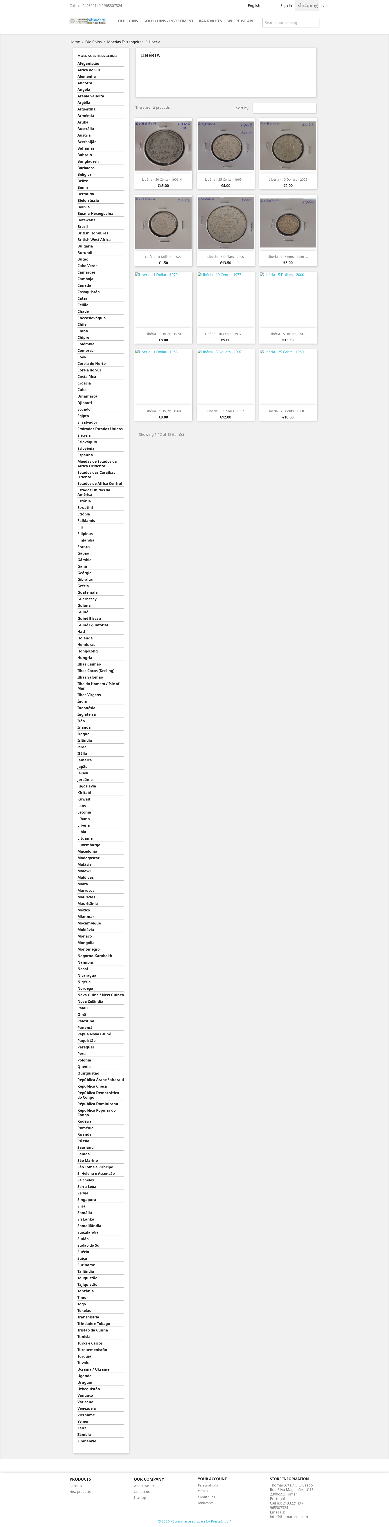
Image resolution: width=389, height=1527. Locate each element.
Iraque (83, 734)
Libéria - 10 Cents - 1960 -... (288, 256)
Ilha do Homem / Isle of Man (98, 686)
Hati (81, 631)
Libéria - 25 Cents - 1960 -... (288, 411)
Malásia (84, 864)
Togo (81, 1304)
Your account (212, 1478)
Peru (81, 1053)
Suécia (83, 1252)
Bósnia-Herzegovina (95, 213)
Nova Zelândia (90, 1001)
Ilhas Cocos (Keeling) (95, 670)
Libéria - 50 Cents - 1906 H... (163, 179)
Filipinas (85, 533)
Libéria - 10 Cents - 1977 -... (225, 334)
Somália (84, 1212)
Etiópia (83, 514)
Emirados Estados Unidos (100, 429)
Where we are (240, 20)
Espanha (85, 455)
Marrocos (85, 890)
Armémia (85, 115)
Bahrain (84, 155)
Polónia (84, 1060)
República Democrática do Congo (98, 1095)
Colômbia (86, 344)
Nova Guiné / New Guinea (100, 995)
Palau (82, 1008)
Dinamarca (87, 396)
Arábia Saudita (90, 96)
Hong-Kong (87, 651)
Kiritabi (84, 792)
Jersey (82, 773)
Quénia (84, 1066)
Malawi (84, 871)
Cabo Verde (87, 265)
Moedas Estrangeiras (97, 55)
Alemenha (86, 76)
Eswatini (85, 507)
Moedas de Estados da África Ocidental (97, 463)
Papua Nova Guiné (94, 1034)
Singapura (86, 1199)
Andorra (84, 83)
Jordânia (85, 779)
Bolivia (83, 207)
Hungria (84, 657)
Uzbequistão (88, 1389)
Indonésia (86, 708)
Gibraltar (85, 579)
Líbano (83, 818)
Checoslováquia (91, 318)
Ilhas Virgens (89, 695)
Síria (81, 1206)
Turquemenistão (92, 1349)
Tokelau (84, 1310)
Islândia (84, 740)
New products (80, 1491)
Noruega (85, 988)
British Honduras (92, 233)
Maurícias (86, 897)
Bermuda (85, 194)
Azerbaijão (87, 141)
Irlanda (84, 727)
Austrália (85, 128)
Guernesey (87, 599)
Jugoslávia (86, 786)
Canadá (84, 285)
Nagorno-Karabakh (94, 956)
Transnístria (88, 1317)
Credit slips (206, 1497)
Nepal (82, 969)
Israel (82, 747)
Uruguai (84, 1382)
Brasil (82, 226)
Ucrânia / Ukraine (93, 1369)
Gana (82, 566)
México (83, 910)
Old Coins (128, 20)
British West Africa (94, 239)
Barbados (86, 168)
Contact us (142, 1491)
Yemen (83, 1421)
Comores (85, 350)
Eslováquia (87, 442)
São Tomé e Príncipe (95, 1167)
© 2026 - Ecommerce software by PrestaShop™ (194, 1521)
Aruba (82, 122)
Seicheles (85, 1180)
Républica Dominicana (97, 1104)
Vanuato (85, 1395)
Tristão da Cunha (92, 1330)
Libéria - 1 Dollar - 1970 (163, 334)
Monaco (84, 936)
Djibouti (84, 402)
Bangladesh (88, 161)
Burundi (84, 252)
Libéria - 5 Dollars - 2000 (225, 256)
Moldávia (85, 929)
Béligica (84, 174)
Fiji (80, 527)
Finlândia (86, 540)
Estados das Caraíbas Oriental (96, 474)
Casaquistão (88, 292)
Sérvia (82, 1193)
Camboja (85, 279)
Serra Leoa (86, 1186)
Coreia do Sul (89, 370)
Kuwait (83, 799)
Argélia (83, 102)
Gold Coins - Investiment (168, 20)
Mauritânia (87, 903)
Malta (82, 884)
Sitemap (140, 1497)
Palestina (85, 1021)
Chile (81, 324)
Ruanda (84, 1134)
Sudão (83, 1239)
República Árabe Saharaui (100, 1079)
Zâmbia (84, 1434)
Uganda (84, 1376)
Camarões (86, 272)
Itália (82, 753)
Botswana (86, 220)
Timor (82, 1297)
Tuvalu (83, 1363)
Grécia (83, 586)
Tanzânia (85, 1291)
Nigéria (84, 982)
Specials (76, 1486)
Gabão (83, 553)
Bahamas (86, 148)
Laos (81, 805)
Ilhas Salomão (90, 677)
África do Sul (88, 70)
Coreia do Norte (91, 363)
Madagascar (88, 858)
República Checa (92, 1086)
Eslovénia (86, 448)
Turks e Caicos (90, 1343)
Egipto (83, 416)
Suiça (82, 1258)
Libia (81, 832)
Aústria (84, 135)
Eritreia (84, 435)
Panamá (85, 1027)
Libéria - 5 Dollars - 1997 (225, 411)
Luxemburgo (88, 845)
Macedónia (87, 851)
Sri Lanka (85, 1219)
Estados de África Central (99, 483)
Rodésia (84, 1121)
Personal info (208, 1485)
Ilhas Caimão (89, 664)
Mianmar (85, 916)
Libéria (83, 825)
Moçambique (89, 923)
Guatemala (87, 592)
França (83, 546)
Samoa (83, 1154)
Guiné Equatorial (92, 625)
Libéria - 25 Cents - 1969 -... (225, 179)
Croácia (84, 383)
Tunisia (83, 1336)
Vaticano (85, 1402)
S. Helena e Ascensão (96, 1173)
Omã (81, 1014)
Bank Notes (210, 20)
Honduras (86, 644)
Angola (83, 89)
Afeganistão (88, 63)
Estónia (84, 501)
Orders (203, 1491)
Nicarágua (86, 975)
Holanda (85, 638)
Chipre (83, 337)
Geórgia (84, 573)
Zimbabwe (86, 1441)
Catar (82, 298)
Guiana (84, 605)
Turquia (84, 1356)
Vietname (86, 1415)
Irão (81, 721)
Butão (82, 259)
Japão (82, 766)
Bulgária (85, 246)
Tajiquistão (87, 1278)
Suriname (86, 1265)
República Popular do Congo (96, 1112)
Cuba (82, 389)
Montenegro (88, 949)
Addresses (206, 1503)
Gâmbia (84, 560)
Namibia (85, 962)
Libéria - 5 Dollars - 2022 (163, 256)
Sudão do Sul (89, 1245)
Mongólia (86, 942)
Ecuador (84, 409)
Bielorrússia (88, 200)
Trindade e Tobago (93, 1323)
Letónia (84, 812)
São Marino (87, 1160)
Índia (82, 701)
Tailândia (85, 1271)
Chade (83, 311)
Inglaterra (86, 714)
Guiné (82, 612)
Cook (81, 357)
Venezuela (86, 1408)
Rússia (83, 1141)
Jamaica (84, 760)
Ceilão (82, 305)
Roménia (85, 1128)
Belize (82, 181)
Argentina (86, 109)
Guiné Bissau (89, 618)
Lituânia (85, 838)
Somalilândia (89, 1225)
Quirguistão (88, 1073)
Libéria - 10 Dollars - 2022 (288, 179)
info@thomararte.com (289, 1516)
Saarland (85, 1147)
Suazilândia (88, 1232)
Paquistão (86, 1040)
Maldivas (85, 877)
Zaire (81, 1428)
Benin (82, 187)
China (82, 331)
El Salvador (87, 422)
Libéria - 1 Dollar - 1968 (163, 411)
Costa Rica (86, 376)
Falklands (86, 520)
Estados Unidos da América (93, 492)
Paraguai (85, 1047)
